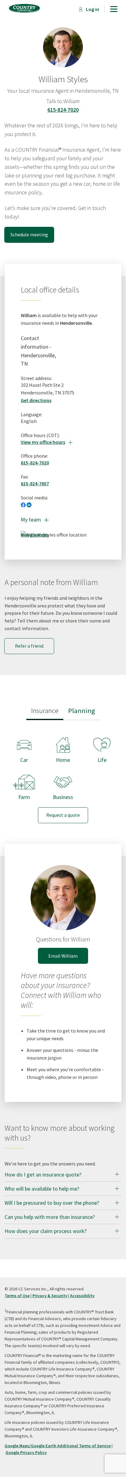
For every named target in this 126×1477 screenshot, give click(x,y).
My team (35, 519)
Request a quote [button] (63, 815)
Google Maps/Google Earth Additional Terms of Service (58, 1445)
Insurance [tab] (44, 710)
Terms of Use (17, 1295)
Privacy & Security (49, 1295)
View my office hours (46, 442)
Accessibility (82, 1295)
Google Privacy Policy (26, 1452)
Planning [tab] (81, 710)
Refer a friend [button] (29, 646)
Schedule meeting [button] (29, 234)
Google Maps (34, 535)
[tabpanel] (63, 775)
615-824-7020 (63, 109)
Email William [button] (63, 956)
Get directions (36, 400)
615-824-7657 (35, 483)
